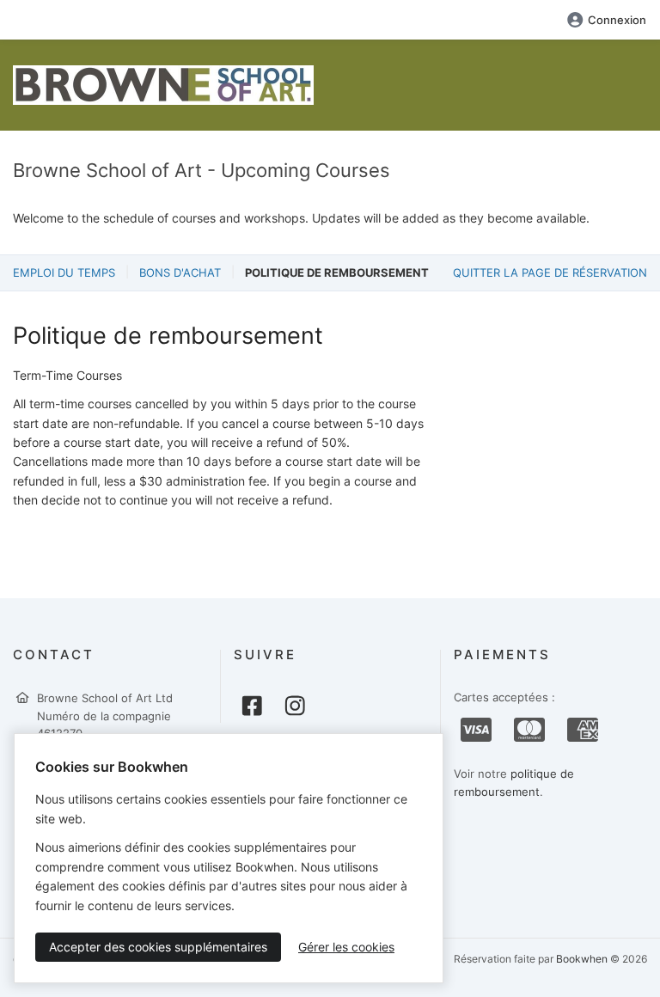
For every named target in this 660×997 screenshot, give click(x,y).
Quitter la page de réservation (550, 272)
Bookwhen (582, 958)
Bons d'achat (180, 272)
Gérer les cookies (346, 946)
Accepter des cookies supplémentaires (158, 946)
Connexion (617, 20)
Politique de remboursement (337, 272)
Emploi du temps (64, 272)
